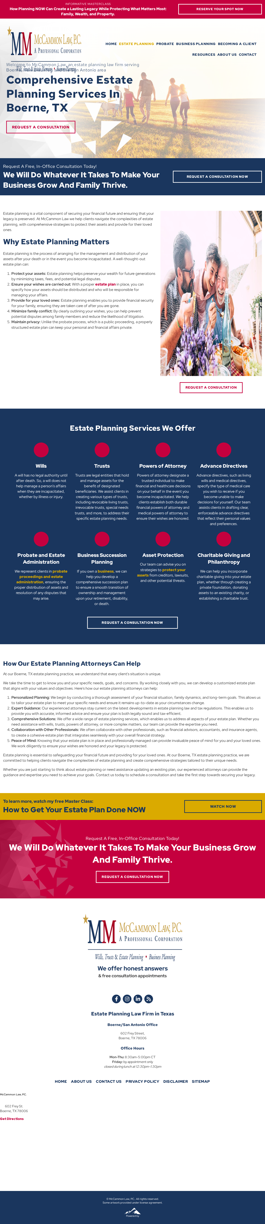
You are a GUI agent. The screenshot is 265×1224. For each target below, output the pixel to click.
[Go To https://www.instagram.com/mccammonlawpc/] (127, 999)
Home (111, 44)
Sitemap (201, 1081)
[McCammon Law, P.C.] (44, 49)
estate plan (105, 284)
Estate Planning (136, 44)
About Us (227, 54)
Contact (248, 54)
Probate (165, 44)
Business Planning (196, 44)
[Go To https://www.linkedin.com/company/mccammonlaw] (138, 999)
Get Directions (12, 1119)
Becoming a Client (237, 44)
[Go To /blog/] (148, 999)
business (106, 571)
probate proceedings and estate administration (41, 576)
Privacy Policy (142, 1081)
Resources (203, 54)
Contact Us (109, 1081)
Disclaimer (175, 1081)
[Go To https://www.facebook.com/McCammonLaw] (116, 999)
